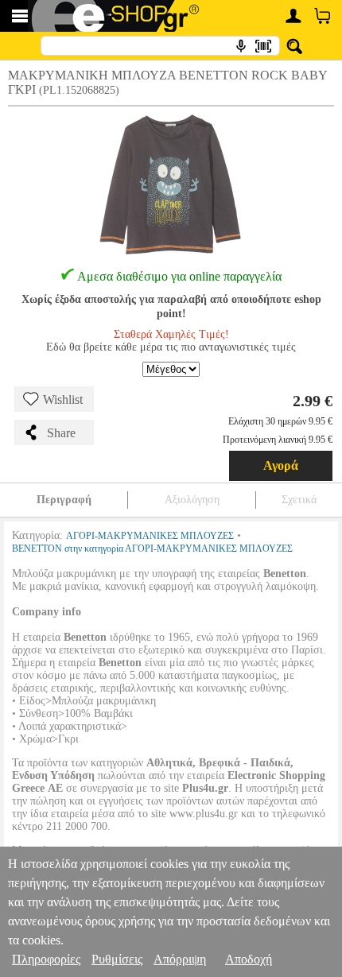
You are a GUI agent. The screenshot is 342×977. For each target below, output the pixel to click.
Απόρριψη (180, 959)
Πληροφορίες (46, 959)
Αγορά (280, 465)
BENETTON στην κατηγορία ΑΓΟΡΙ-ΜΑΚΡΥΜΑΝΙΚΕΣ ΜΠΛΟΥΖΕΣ (152, 548)
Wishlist (63, 399)
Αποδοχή (248, 959)
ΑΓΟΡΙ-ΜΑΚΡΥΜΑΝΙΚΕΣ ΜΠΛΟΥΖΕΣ (150, 535)
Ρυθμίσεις (116, 959)
